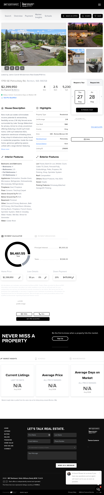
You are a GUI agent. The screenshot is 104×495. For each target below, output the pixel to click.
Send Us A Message (66, 465)
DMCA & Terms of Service (86, 492)
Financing (8, 440)
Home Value (8, 443)
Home (6, 428)
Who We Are (8, 446)
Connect (7, 449)
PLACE (40, 478)
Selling (7, 437)
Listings (7, 431)
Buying (6, 434)
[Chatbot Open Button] (98, 489)
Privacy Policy (72, 492)
